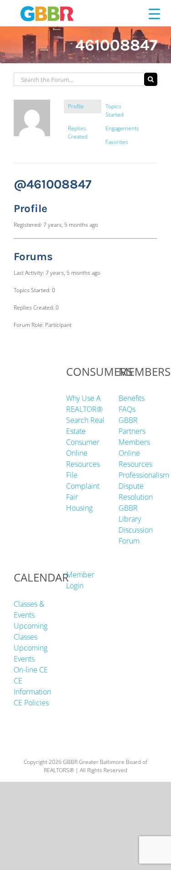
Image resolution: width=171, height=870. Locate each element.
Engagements (122, 128)
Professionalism (144, 475)
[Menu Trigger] (154, 13)
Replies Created (78, 132)
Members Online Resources (135, 453)
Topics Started (114, 110)
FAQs (127, 409)
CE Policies (31, 703)
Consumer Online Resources (83, 453)
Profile (76, 106)
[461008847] (32, 103)
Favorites (116, 142)
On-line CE (31, 670)
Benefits (132, 398)
